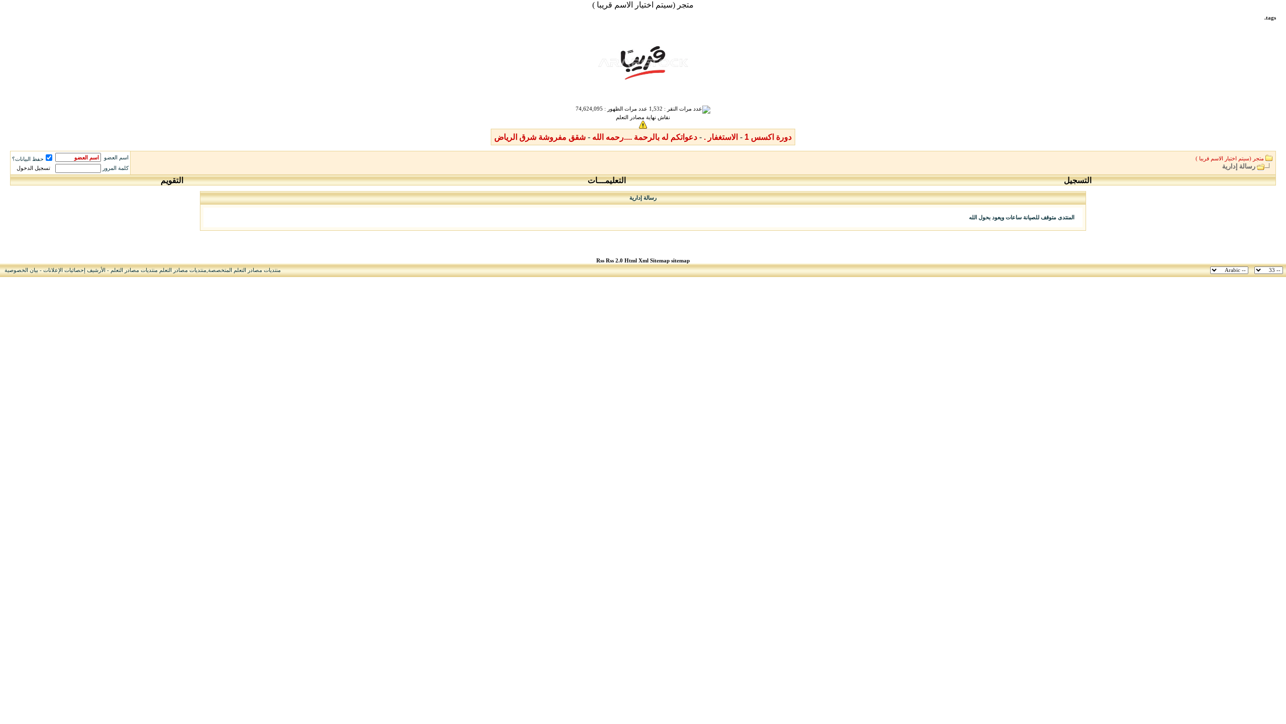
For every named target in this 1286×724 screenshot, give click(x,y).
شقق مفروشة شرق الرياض (540, 137)
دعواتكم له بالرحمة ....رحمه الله (644, 137)
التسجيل (1078, 180)
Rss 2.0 (614, 260)
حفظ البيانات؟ (28, 159)
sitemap (680, 260)
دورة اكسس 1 (768, 137)
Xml (643, 260)
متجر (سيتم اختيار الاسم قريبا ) (643, 5)
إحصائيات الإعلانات (64, 270)
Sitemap (660, 260)
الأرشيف (96, 270)
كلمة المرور (115, 168)
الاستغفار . (721, 137)
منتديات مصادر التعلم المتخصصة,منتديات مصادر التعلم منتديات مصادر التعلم (196, 270)
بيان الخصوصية (21, 270)
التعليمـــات (607, 180)
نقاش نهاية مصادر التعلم (643, 117)
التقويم (172, 180)
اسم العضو (116, 157)
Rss (600, 260)
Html (631, 260)
